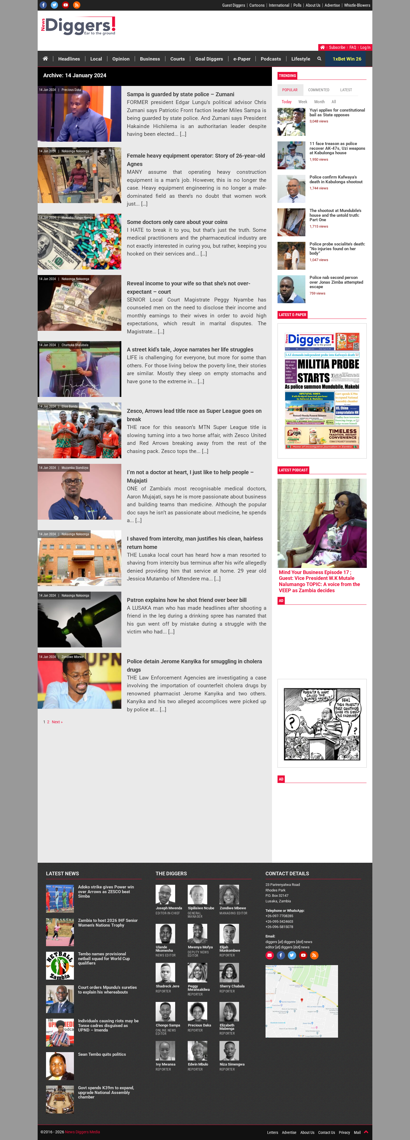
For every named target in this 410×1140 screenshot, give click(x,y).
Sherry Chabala (232, 986)
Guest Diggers (233, 5)
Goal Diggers (209, 59)
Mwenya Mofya (200, 947)
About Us (313, 5)
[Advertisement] (265, 28)
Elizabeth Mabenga (227, 1026)
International (279, 5)
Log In (365, 47)
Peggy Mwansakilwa (199, 987)
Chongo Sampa (168, 1025)
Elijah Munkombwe (230, 948)
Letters (272, 1132)
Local (96, 59)
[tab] (290, 90)
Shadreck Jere (167, 986)
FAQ (352, 47)
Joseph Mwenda (169, 908)
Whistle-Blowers (357, 5)
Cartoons (257, 5)
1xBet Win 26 (347, 59)
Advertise (332, 5)
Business (150, 59)
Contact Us (326, 1132)
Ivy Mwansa (165, 1064)
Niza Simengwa (232, 1064)
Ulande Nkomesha (164, 948)
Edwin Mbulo (198, 1064)
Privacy (344, 1132)
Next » (57, 722)
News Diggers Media (82, 1132)
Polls (297, 5)
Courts (177, 59)
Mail (357, 1132)
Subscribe (337, 47)
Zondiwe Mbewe (233, 908)
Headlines (69, 59)
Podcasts (271, 59)
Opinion (121, 59)
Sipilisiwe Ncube (201, 908)
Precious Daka (199, 1025)
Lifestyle (300, 59)
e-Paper (241, 59)
